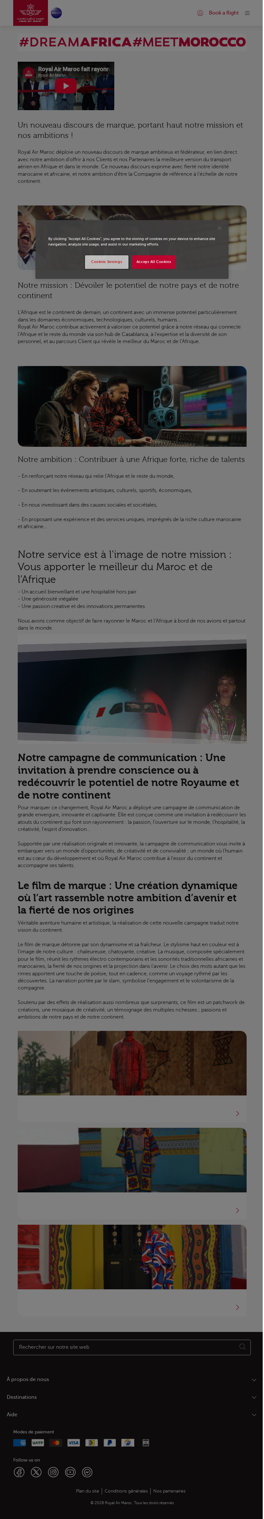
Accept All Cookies (154, 262)
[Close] (219, 228)
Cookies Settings (106, 262)
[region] (132, 249)
